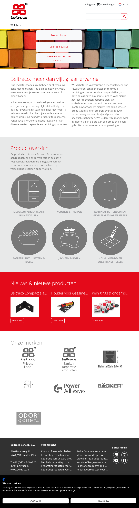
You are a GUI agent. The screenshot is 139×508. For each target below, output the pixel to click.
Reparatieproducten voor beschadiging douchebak (57, 469)
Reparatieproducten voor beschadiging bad (57, 465)
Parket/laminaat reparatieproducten (92, 451)
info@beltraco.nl (20, 465)
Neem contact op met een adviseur (59, 58)
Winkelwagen (107, 4)
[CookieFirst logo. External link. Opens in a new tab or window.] (4, 479)
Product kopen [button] (59, 35)
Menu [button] (17, 25)
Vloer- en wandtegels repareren (92, 455)
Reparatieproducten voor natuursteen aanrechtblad (57, 455)
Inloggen (90, 4)
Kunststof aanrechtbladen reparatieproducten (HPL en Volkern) (57, 451)
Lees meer (17, 320)
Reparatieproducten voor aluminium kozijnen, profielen (92, 469)
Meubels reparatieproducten (57, 462)
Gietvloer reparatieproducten (92, 458)
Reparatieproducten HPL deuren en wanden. (92, 465)
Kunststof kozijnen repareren (92, 462)
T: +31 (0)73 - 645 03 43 (23, 462)
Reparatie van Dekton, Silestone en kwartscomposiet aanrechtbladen (57, 458)
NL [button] (124, 4)
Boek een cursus (59, 46)
